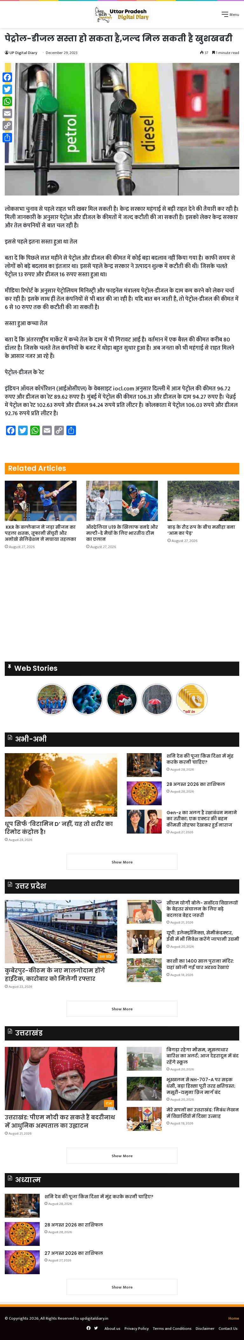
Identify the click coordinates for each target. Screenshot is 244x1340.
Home (233, 1318)
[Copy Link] (7, 126)
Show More (122, 862)
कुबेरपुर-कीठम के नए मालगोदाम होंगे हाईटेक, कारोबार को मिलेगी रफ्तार (55, 974)
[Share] (7, 138)
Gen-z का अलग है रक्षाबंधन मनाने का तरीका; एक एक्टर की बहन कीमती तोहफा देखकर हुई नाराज (201, 818)
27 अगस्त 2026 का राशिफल (73, 1253)
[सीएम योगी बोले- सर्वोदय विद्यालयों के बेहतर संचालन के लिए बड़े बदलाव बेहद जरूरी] (144, 912)
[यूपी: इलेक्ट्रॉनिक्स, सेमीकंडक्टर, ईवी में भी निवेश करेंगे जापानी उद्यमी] (144, 942)
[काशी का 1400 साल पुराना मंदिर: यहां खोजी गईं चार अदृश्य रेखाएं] (144, 970)
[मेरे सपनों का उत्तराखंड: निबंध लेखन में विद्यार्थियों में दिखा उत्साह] (144, 1119)
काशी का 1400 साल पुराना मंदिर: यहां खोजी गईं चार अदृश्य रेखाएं (200, 964)
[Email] (7, 113)
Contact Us (228, 1328)
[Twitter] (7, 89)
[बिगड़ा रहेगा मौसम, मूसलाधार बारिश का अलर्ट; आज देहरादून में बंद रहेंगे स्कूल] (144, 1059)
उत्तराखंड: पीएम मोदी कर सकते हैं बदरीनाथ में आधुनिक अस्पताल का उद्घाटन (60, 1121)
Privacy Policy (137, 1328)
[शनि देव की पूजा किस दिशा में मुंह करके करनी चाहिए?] (144, 765)
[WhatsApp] (7, 101)
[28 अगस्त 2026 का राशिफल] (144, 793)
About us (112, 1328)
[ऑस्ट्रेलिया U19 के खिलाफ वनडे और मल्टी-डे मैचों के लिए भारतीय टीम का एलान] (122, 501)
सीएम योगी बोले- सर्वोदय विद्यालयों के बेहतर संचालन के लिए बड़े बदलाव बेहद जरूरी (202, 909)
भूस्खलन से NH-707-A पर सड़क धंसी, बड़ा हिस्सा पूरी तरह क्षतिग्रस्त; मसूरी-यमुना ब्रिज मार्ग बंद (200, 1085)
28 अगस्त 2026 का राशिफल (195, 784)
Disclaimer (205, 1328)
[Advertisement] (122, 607)
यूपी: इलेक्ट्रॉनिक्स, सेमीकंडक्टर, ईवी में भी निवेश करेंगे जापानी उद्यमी (202, 936)
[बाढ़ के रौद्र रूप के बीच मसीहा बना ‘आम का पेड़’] (203, 501)
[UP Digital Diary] (122, 14)
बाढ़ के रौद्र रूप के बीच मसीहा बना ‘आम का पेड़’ (201, 530)
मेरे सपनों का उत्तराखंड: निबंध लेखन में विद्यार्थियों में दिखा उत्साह (202, 1113)
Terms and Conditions (172, 1328)
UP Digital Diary (23, 53)
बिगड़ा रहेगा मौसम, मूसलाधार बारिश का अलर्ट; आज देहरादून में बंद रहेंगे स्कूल (202, 1056)
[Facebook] (7, 77)
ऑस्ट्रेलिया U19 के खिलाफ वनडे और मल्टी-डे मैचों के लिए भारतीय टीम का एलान (122, 533)
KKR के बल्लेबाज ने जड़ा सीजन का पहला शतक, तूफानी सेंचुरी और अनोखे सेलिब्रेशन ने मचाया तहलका (40, 533)
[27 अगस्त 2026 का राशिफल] (22, 1262)
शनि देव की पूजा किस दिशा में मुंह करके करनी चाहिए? (200, 759)
